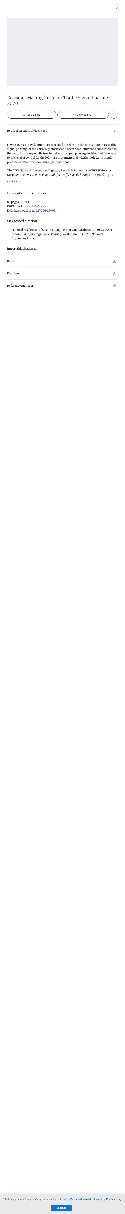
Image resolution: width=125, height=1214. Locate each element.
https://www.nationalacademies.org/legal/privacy (89, 1199)
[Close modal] (117, 7)
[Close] (119, 1199)
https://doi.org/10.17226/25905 (35, 210)
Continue (61, 1207)
